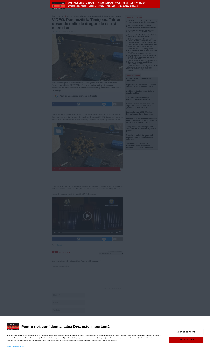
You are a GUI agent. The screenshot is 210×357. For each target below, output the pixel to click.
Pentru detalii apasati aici (15, 346)
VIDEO (125, 3)
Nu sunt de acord (186, 332)
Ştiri (70, 3)
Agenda (92, 6)
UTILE (117, 3)
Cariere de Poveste (77, 6)
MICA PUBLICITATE (105, 3)
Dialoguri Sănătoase (127, 6)
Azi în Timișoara (137, 3)
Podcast (111, 6)
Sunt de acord (186, 339)
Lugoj (101, 6)
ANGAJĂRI (90, 3)
